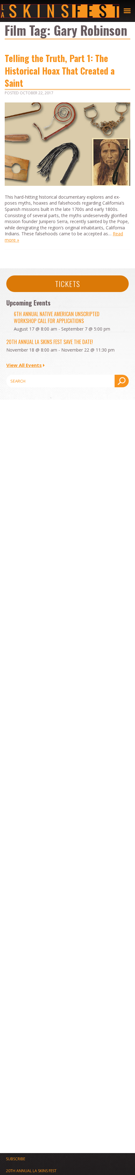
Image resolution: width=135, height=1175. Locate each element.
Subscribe (15, 1159)
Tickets (67, 283)
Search (122, 381)
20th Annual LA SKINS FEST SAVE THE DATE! (49, 342)
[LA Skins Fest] (60, 11)
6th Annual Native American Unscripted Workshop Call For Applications (57, 317)
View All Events (24, 365)
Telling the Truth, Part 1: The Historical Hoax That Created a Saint (60, 70)
